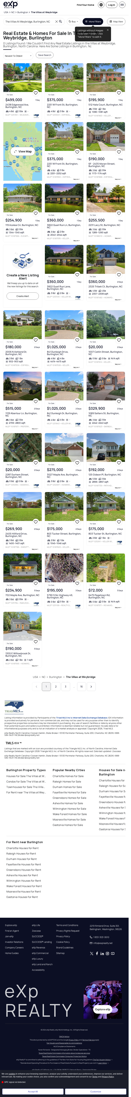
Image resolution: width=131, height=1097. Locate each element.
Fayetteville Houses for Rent (23, 864)
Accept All (33, 1091)
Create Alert (22, 296)
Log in (111, 4)
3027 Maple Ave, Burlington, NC (62, 476)
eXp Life (36, 925)
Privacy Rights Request (67, 931)
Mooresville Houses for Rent (23, 891)
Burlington (55, 677)
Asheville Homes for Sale (68, 803)
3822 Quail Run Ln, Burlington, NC (64, 226)
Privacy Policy (63, 936)
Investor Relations (14, 942)
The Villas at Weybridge (81, 677)
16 (81, 686)
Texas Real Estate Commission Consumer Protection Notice (64, 1056)
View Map (25, 151)
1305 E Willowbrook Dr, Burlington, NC (18, 654)
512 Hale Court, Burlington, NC (106, 104)
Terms (94, 1077)
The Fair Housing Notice (102, 1060)
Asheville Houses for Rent (22, 875)
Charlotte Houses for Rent (22, 848)
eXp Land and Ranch (42, 964)
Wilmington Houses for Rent (23, 880)
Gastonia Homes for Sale (68, 825)
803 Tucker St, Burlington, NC (105, 533)
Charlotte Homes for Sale (68, 776)
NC (43, 677)
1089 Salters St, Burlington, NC (104, 414)
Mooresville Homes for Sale (69, 819)
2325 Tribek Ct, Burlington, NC (106, 286)
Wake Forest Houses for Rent (24, 886)
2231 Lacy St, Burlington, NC (104, 225)
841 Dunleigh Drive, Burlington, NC (57, 353)
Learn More (102, 1063)
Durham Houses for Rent (21, 859)
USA (35, 677)
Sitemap (60, 953)
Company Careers (14, 947)
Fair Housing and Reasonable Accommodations (64, 1043)
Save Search (44, 55)
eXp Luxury (37, 959)
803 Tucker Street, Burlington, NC (64, 535)
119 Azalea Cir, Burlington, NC (21, 225)
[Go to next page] (91, 686)
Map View (118, 21)
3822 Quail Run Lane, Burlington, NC (59, 288)
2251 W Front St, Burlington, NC (62, 106)
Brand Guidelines (64, 947)
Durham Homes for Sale (67, 787)
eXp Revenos (38, 947)
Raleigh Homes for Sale (67, 781)
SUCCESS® (37, 936)
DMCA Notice (64, 1036)
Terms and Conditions (67, 925)
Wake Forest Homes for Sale (70, 814)
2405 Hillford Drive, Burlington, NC (16, 535)
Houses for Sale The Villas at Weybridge (26, 776)
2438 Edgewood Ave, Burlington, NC (17, 106)
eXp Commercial (40, 953)
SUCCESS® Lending (42, 942)
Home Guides (12, 953)
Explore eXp (11, 925)
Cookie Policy (63, 942)
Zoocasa (36, 931)
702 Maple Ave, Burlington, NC (22, 595)
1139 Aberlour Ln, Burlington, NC (21, 414)
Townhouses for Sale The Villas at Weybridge (26, 787)
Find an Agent (12, 931)
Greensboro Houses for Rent (23, 870)
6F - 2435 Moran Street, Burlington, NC (102, 165)
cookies (12, 1074)
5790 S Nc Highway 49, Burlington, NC (60, 596)
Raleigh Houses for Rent (21, 853)
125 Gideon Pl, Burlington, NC (105, 474)
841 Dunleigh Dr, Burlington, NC (62, 414)
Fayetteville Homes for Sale (69, 792)
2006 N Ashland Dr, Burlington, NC (16, 353)
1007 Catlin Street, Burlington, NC (106, 353)
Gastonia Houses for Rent (22, 897)
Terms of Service (88, 1040)
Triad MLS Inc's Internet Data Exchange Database (81, 717)
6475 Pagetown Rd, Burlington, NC (99, 596)
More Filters (95, 21)
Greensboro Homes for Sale (69, 798)
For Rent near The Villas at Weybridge (26, 792)
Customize (95, 1091)
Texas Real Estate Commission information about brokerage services (64, 1053)
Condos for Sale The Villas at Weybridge (26, 781)
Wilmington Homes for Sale (69, 808)
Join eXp (9, 936)
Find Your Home (85, 4)
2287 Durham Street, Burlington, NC (17, 476)
